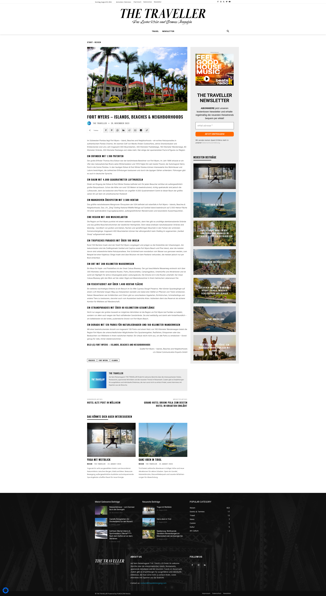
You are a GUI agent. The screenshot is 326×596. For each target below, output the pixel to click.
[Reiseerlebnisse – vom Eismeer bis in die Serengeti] (101, 510)
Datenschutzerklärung (211, 143)
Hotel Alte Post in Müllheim (103, 402)
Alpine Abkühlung (214, 319)
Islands (115, 360)
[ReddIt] (129, 130)
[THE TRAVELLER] (89, 123)
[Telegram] (141, 130)
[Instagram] (220, 1)
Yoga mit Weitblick (99, 459)
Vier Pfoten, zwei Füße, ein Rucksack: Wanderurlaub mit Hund (214, 347)
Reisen (98, 42)
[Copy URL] (146, 130)
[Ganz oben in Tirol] (163, 440)
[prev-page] (227, 168)
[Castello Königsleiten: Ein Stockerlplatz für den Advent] (101, 522)
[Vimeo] (226, 1)
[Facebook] (217, 1)
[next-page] (231, 168)
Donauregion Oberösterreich (214, 262)
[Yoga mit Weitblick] (111, 440)
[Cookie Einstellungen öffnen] (6, 593)
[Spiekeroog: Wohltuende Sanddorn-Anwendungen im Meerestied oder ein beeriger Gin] (148, 534)
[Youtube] (229, 1)
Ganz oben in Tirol (150, 459)
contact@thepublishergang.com (153, 583)
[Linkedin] (123, 130)
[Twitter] (223, 1)
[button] (228, 31)
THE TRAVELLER (100, 123)
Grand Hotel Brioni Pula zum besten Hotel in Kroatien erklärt (165, 404)
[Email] (135, 130)
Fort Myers (103, 360)
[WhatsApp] (117, 130)
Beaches (92, 360)
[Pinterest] (111, 130)
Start (90, 42)
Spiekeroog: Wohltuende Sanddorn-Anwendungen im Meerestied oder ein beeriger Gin (215, 233)
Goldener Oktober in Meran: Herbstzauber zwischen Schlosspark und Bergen (214, 290)
